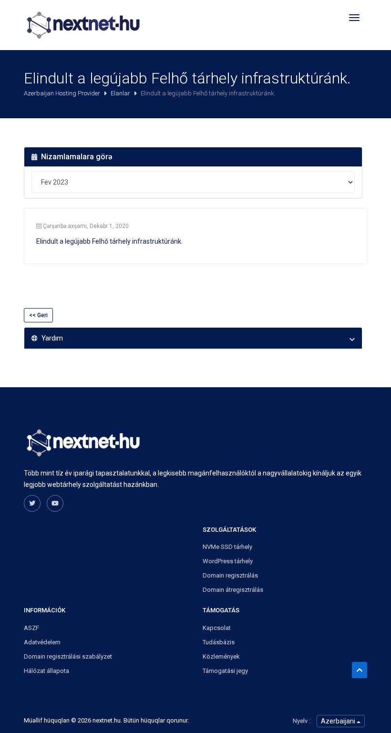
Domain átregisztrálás (233, 589)
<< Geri (38, 315)
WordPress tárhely (228, 561)
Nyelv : (301, 720)
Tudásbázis (219, 642)
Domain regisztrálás (230, 575)
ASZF (31, 627)
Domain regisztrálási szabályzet (68, 656)
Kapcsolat (217, 627)
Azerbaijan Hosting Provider (63, 93)
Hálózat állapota (46, 670)
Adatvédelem (42, 642)
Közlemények (221, 656)
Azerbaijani (339, 721)
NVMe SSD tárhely (227, 546)
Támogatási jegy (225, 670)
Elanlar (121, 93)
